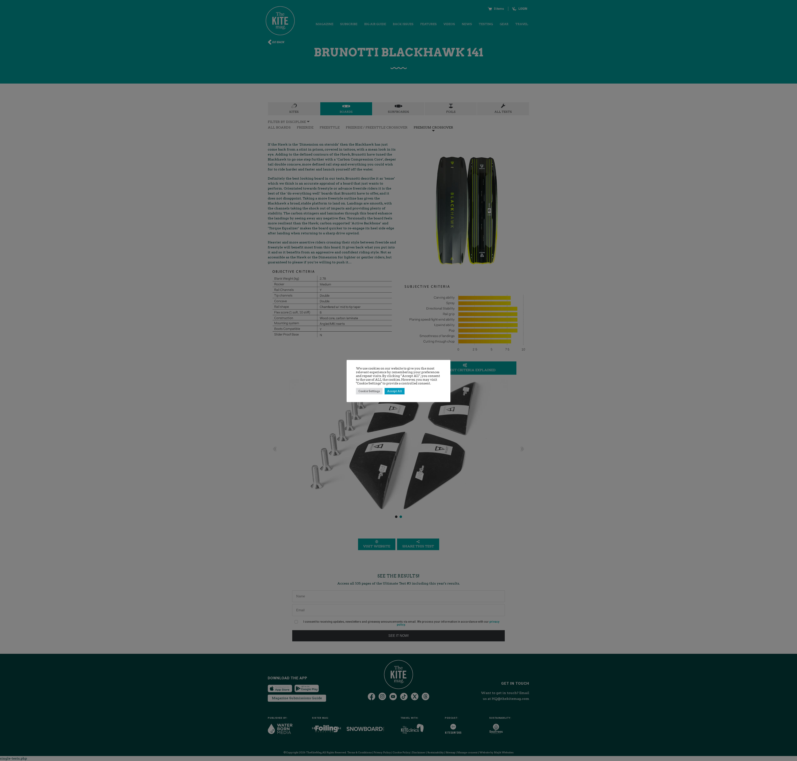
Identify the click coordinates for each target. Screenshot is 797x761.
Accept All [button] (394, 391)
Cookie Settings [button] (369, 391)
